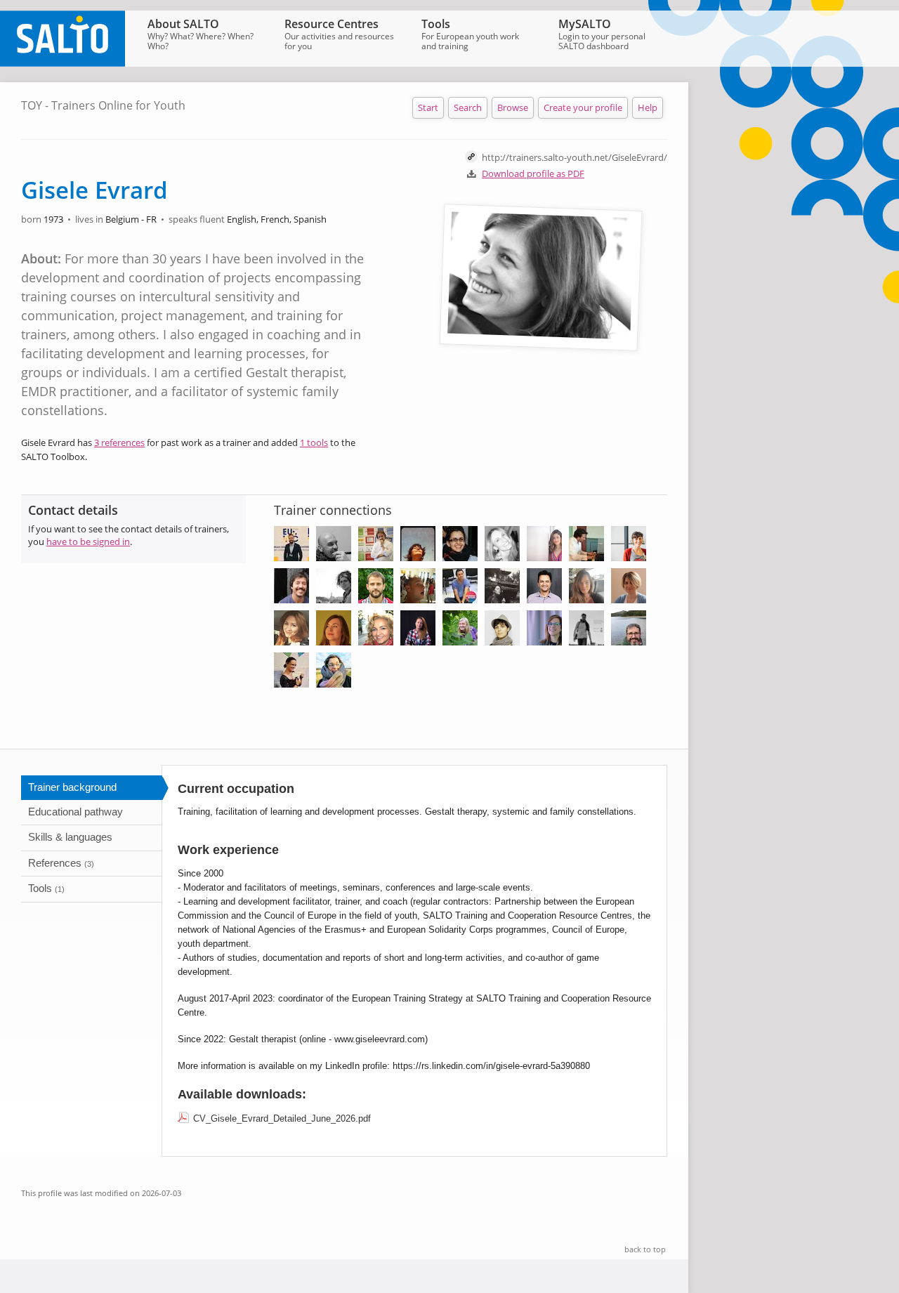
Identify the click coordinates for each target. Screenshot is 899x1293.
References (61, 863)
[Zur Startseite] (62, 63)
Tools (46, 888)
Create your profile (583, 107)
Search (468, 107)
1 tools (314, 442)
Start (428, 107)
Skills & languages (70, 837)
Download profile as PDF (533, 173)
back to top (645, 1249)
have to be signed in (88, 541)
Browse (512, 107)
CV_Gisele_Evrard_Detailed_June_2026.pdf (282, 1118)
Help (647, 107)
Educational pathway (75, 812)
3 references (119, 442)
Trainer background (72, 787)
